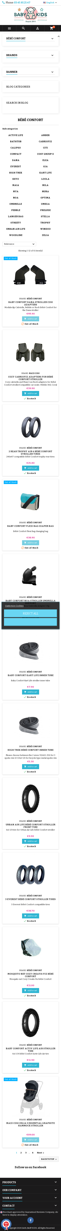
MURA (45, 191)
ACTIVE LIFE (15, 135)
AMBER (45, 135)
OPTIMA (45, 197)
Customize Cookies (14, 606)
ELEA (45, 160)
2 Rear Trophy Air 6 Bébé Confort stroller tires (30, 452)
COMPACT (15, 154)
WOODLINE (15, 235)
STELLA (45, 216)
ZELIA (45, 235)
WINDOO (45, 229)
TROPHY (45, 222)
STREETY (15, 222)
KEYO (15, 179)
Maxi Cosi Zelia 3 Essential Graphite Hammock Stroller (30, 1124)
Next (41, 1153)
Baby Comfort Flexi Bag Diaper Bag (30, 526)
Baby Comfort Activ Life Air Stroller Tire (30, 1049)
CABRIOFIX (45, 141)
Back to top (49, 1159)
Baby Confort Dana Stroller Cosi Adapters (30, 303)
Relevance (19, 244)
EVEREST (15, 166)
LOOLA (45, 179)
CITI (45, 147)
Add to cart (30, 319)
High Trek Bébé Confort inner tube (30, 750)
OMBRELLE (15, 204)
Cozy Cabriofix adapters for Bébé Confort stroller (30, 378)
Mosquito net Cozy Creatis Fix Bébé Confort (30, 975)
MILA (45, 185)
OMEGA (45, 204)
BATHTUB (15, 141)
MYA (15, 191)
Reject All (30, 613)
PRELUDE (45, 210)
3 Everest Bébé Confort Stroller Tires (30, 899)
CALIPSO (15, 147)
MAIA (15, 185)
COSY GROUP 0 (45, 154)
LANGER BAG (15, 216)
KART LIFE (45, 172)
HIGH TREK (15, 172)
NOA (15, 197)
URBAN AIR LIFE (15, 229)
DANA (15, 160)
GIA (45, 166)
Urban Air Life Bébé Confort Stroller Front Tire (30, 825)
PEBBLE (15, 210)
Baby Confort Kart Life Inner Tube (30, 675)
